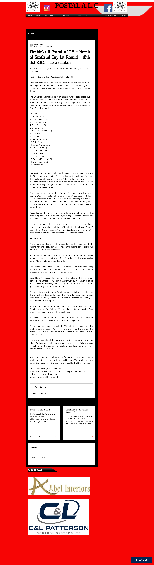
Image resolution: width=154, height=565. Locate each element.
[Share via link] (46, 387)
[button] (93, 33)
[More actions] (92, 45)
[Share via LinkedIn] (41, 387)
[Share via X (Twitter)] (36, 387)
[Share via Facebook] (31, 387)
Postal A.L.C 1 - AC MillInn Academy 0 (77, 411)
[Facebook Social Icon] (108, 8)
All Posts (31, 33)
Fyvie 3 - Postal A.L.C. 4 (40, 410)
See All (91, 402)
